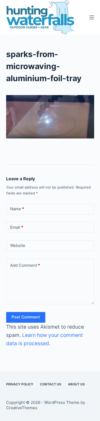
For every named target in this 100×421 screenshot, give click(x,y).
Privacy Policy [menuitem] (19, 384)
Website (17, 245)
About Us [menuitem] (76, 384)
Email (16, 227)
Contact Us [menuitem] (50, 384)
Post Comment (25, 316)
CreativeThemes (21, 407)
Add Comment (25, 265)
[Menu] (91, 17)
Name (17, 208)
